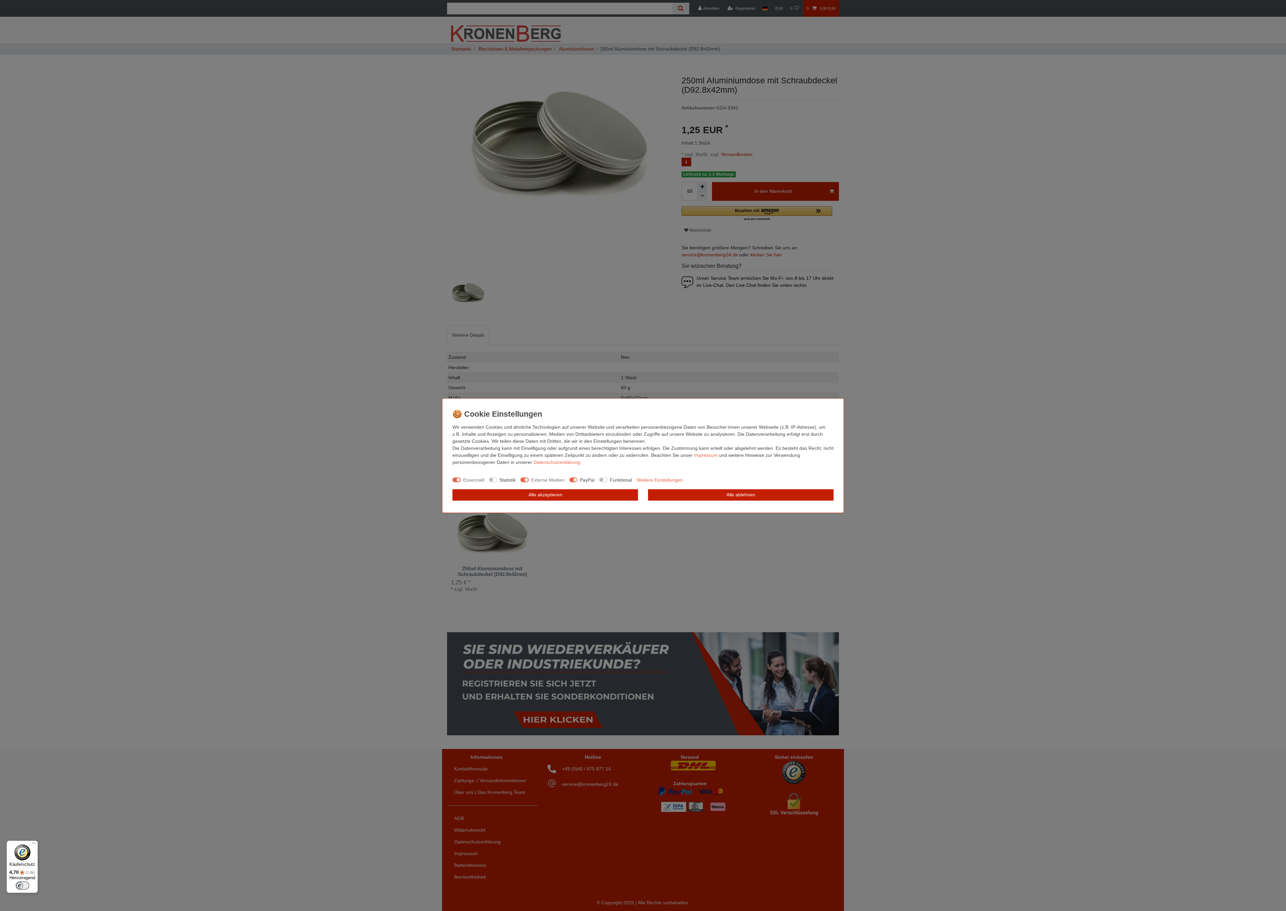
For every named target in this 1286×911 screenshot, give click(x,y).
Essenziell (473, 479)
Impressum (706, 455)
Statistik (507, 479)
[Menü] (34, 845)
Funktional (621, 479)
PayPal (587, 479)
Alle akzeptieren (545, 494)
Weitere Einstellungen (660, 479)
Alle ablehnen (740, 494)
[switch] (22, 886)
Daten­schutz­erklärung (556, 462)
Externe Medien (548, 479)
